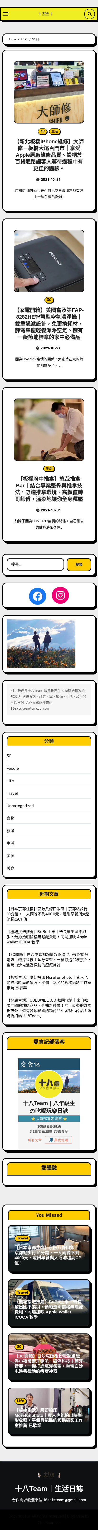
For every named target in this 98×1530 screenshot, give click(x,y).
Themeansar (49, 1523)
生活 (54, 131)
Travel (12, 793)
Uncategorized (20, 806)
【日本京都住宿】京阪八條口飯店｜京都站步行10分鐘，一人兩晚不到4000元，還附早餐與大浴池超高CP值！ (48, 914)
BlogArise (75, 1516)
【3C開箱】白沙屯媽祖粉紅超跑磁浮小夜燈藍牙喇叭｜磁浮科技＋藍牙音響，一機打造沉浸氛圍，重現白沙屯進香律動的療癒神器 (49, 959)
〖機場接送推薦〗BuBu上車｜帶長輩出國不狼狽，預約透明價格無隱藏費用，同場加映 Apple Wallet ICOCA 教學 (47, 937)
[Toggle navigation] (5, 14)
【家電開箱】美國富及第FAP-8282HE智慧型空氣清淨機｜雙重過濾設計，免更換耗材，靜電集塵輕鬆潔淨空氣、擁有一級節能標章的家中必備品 (49, 323)
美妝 (10, 856)
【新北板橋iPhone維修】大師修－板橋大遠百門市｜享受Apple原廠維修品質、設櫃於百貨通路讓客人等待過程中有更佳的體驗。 (49, 155)
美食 (10, 868)
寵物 (10, 818)
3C (42, 131)
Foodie (13, 768)
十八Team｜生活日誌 (49, 1489)
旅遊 (10, 831)
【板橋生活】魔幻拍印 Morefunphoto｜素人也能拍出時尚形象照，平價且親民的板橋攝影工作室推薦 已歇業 (49, 982)
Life (10, 781)
